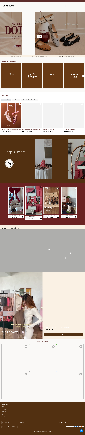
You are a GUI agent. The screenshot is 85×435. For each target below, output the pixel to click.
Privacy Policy (3, 416)
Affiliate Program (3, 414)
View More (5, 334)
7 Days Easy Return (3, 411)
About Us (2, 406)
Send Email (22, 422)
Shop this (39, 36)
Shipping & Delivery (4, 409)
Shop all (45, 36)
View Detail (12, 212)
